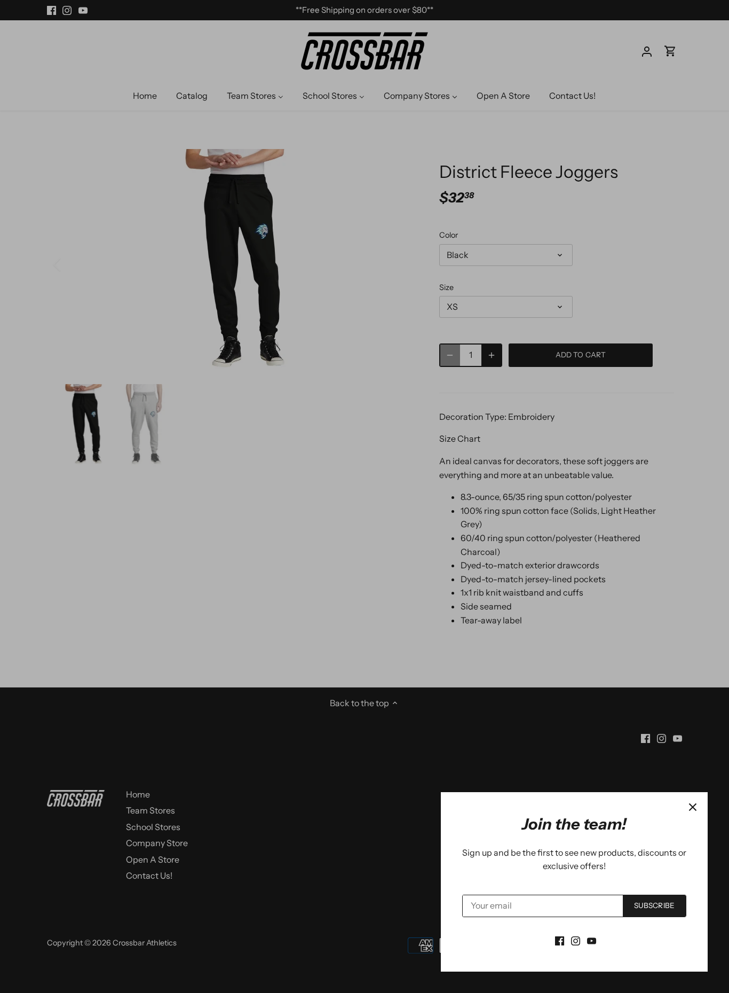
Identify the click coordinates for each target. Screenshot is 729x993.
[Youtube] (591, 940)
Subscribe (654, 905)
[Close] (692, 807)
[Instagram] (575, 940)
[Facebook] (559, 940)
